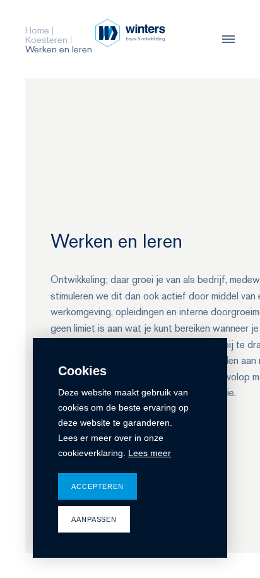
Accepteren (97, 486)
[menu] (225, 39)
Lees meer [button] (149, 453)
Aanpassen (94, 519)
